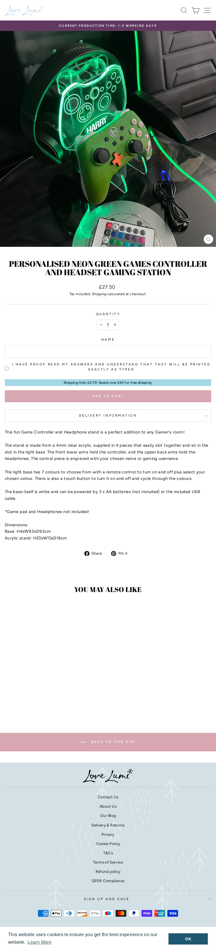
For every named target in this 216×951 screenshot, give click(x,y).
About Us (108, 806)
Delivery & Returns (108, 825)
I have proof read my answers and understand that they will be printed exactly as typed (111, 367)
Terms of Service (108, 862)
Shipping (99, 294)
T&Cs (108, 853)
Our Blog (108, 815)
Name (108, 340)
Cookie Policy (108, 843)
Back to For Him (112, 742)
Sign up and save (107, 899)
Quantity (108, 314)
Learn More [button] (39, 942)
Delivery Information (108, 415)
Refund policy (108, 871)
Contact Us (108, 797)
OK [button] (188, 939)
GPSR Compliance (108, 880)
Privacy (108, 834)
